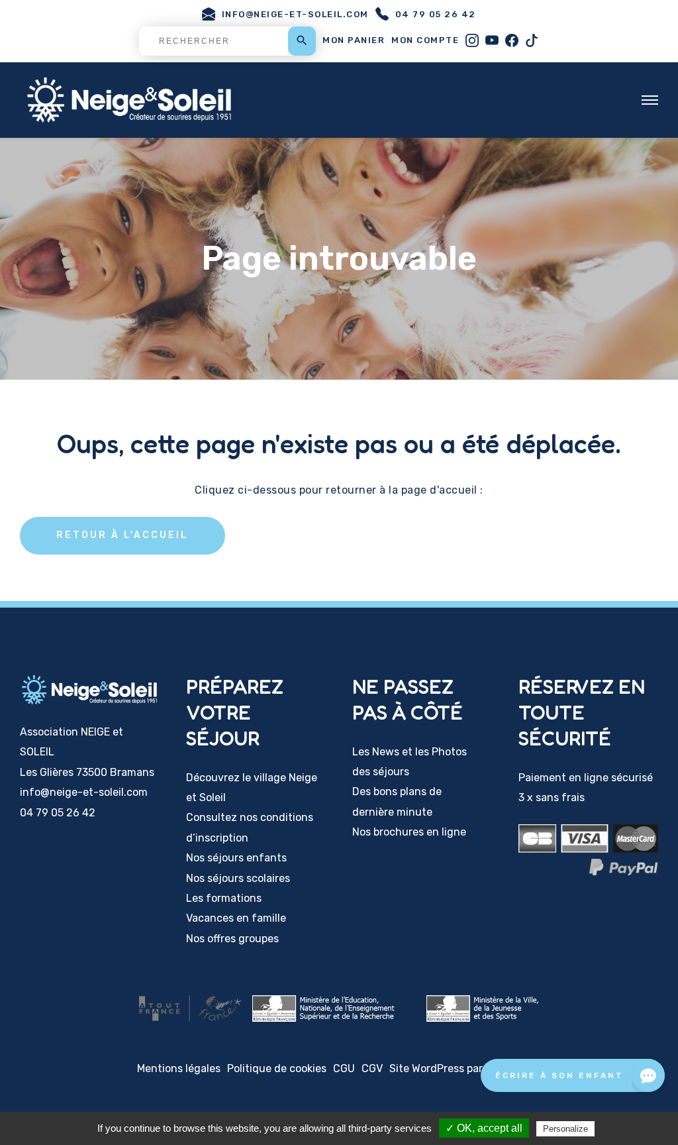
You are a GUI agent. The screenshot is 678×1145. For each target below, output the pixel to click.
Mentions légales (178, 1068)
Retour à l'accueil (122, 535)
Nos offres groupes (232, 938)
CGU (344, 1068)
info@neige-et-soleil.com (295, 14)
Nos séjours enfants (236, 857)
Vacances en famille (236, 918)
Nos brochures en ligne (409, 832)
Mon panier (353, 40)
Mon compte (425, 40)
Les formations (224, 898)
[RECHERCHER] (227, 41)
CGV (372, 1068)
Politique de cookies (276, 1068)
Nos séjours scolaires (238, 878)
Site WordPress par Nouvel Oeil (465, 1068)
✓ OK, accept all (484, 1128)
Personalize (565, 1129)
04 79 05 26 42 (435, 14)
